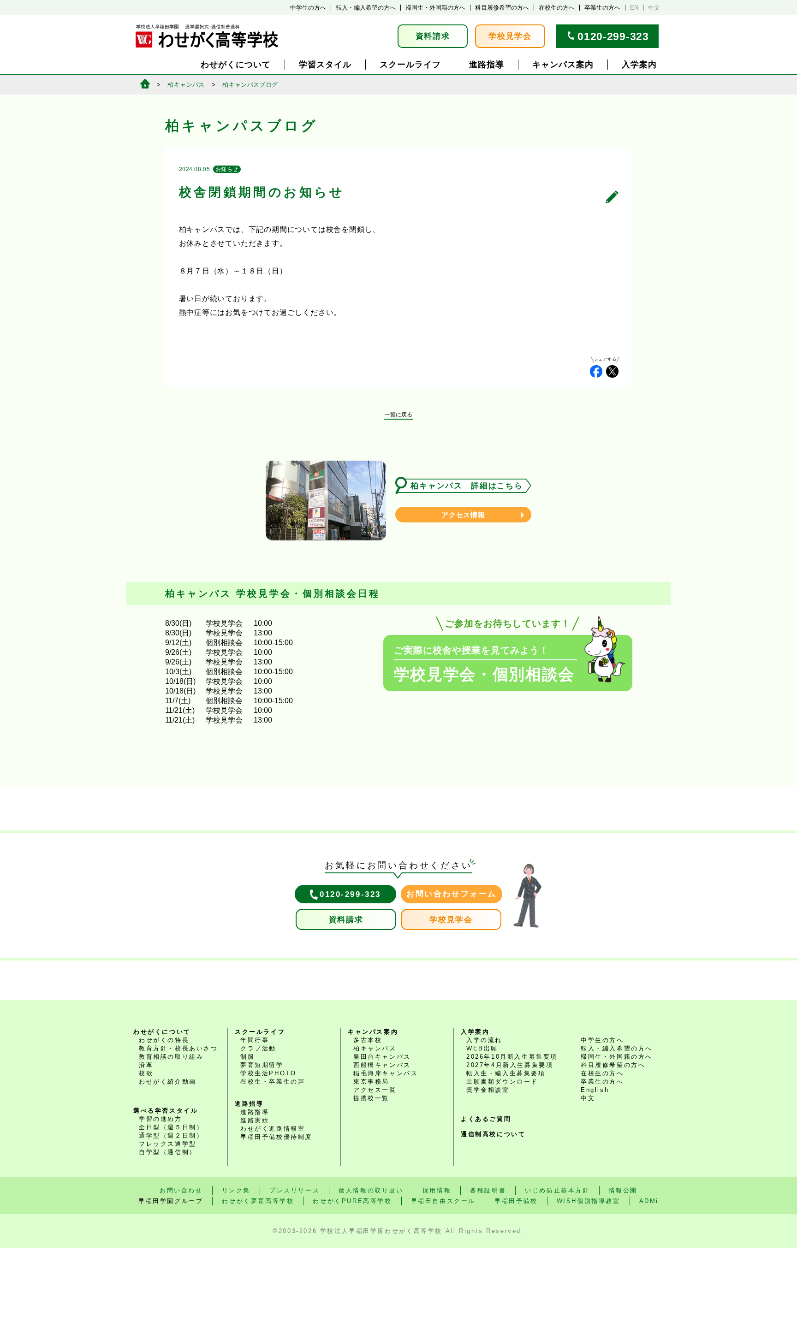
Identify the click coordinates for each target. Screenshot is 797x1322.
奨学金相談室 (488, 1089)
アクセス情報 (463, 515)
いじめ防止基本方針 (557, 1190)
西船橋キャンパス (382, 1064)
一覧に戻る (398, 414)
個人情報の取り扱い (371, 1190)
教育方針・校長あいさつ (178, 1048)
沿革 (146, 1064)
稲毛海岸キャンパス (385, 1073)
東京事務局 (371, 1081)
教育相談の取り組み (171, 1056)
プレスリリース (294, 1190)
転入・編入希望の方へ (366, 7)
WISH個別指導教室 (588, 1201)
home (145, 84)
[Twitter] (612, 371)
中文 (654, 7)
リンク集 (236, 1190)
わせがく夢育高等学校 (258, 1201)
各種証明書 (488, 1190)
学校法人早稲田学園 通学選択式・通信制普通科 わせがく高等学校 (207, 36)
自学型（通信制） (167, 1152)
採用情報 (436, 1190)
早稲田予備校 (516, 1201)
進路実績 (254, 1120)
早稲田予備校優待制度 (276, 1136)
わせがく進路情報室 (272, 1128)
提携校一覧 (371, 1098)
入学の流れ (484, 1040)
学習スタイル (325, 64)
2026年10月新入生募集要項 (512, 1056)
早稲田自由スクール (443, 1201)
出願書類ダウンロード (502, 1081)
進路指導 (486, 64)
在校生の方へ (557, 7)
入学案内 (639, 64)
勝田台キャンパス (382, 1056)
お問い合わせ (181, 1190)
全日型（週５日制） (171, 1127)
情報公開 (623, 1190)
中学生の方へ (308, 7)
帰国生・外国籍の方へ (435, 7)
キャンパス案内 (563, 64)
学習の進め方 (160, 1118)
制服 (247, 1056)
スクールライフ (410, 64)
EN (634, 7)
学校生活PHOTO (268, 1073)
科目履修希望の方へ (502, 7)
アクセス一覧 (375, 1089)
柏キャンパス (185, 84)
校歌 (146, 1073)
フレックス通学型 (167, 1143)
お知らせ (226, 169)
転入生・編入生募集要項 (506, 1073)
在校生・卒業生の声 (272, 1081)
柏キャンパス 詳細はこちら (466, 485)
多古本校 (367, 1040)
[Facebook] (596, 371)
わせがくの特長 (164, 1040)
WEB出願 (482, 1048)
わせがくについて (236, 64)
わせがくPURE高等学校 (352, 1201)
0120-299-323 (612, 36)
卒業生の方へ (602, 7)
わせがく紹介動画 (167, 1081)
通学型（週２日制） (171, 1135)
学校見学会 (510, 36)
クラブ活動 (258, 1048)
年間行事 (254, 1040)
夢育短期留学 (262, 1064)
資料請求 (433, 36)
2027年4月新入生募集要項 (509, 1064)
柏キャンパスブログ (250, 84)
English (595, 1089)
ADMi (649, 1201)
